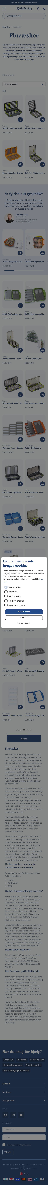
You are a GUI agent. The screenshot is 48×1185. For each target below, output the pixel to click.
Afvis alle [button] (24, 618)
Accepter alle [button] (24, 612)
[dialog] (24, 592)
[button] (24, 623)
